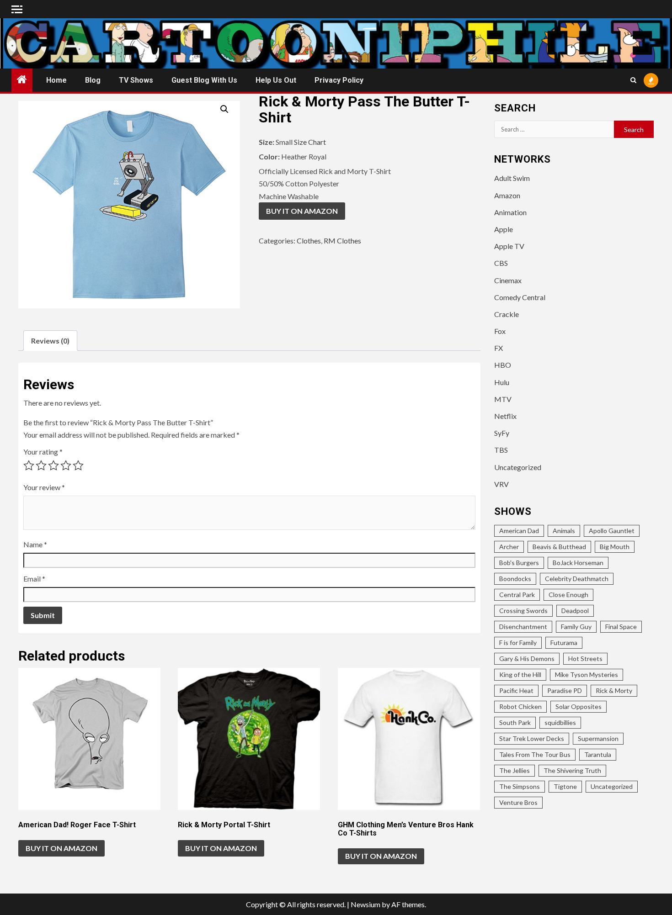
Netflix (505, 416)
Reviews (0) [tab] (50, 340)
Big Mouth (614, 546)
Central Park (517, 594)
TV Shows (136, 80)
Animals (564, 530)
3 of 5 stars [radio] (53, 465)
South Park (515, 722)
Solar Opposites (578, 706)
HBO (502, 364)
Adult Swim (512, 178)
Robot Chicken (520, 706)
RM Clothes (342, 240)
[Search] (633, 80)
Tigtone (565, 786)
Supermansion (598, 738)
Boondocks (515, 578)
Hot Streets (585, 658)
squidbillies (560, 722)
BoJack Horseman (578, 562)
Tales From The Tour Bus (535, 754)
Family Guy (576, 626)
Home (56, 80)
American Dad (519, 530)
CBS (501, 263)
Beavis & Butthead (559, 546)
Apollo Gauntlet (612, 530)
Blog (93, 80)
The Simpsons (519, 786)
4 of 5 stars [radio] (65, 465)
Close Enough (568, 594)
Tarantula (597, 754)
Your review (44, 487)
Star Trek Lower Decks (531, 738)
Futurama (563, 642)
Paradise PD (564, 690)
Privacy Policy (339, 80)
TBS (501, 449)
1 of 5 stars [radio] (28, 465)
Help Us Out (276, 80)
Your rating (43, 451)
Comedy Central (519, 297)
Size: (267, 142)
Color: (270, 156)
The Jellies (514, 770)
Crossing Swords (523, 610)
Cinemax (508, 280)
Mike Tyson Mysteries (586, 674)
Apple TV (509, 246)
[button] (224, 109)
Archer (509, 546)
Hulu (501, 382)
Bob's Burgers (519, 562)
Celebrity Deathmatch (576, 578)
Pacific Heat (516, 690)
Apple (503, 229)
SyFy (501, 432)
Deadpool (575, 610)
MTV (503, 399)
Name (35, 544)
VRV (501, 484)
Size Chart (310, 142)
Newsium (365, 904)
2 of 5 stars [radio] (41, 465)
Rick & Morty (614, 690)
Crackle (506, 314)
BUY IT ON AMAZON (302, 210)
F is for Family (518, 642)
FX (498, 348)
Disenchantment (523, 626)
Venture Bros (518, 802)
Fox (500, 331)
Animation (510, 212)
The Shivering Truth (572, 770)
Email (34, 578)
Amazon (507, 195)
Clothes (309, 240)
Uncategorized (517, 467)
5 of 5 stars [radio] (78, 465)
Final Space (621, 626)
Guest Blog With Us (204, 80)
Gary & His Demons (527, 658)
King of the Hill (520, 674)
